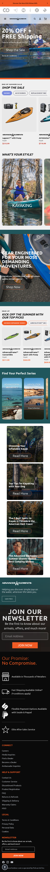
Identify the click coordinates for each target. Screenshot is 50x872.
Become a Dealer (9, 762)
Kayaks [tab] (7, 93)
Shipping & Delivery (10, 800)
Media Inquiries (8, 754)
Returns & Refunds (10, 796)
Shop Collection (12, 408)
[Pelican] (15, 10)
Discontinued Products (11, 785)
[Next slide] (47, 3)
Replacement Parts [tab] (39, 93)
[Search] (34, 18)
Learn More (9, 599)
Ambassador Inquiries (11, 766)
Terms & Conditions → (10, 56)
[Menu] (5, 19)
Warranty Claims (9, 804)
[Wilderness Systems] (24, 10)
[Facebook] (3, 862)
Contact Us (6, 777)
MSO (4, 808)
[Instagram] (7, 862)
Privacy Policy (8, 824)
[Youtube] (11, 862)
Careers (5, 750)
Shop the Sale (15, 50)
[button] (5, 867)
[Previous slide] (2, 3)
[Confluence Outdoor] (6, 10)
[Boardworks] (45, 10)
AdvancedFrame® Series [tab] (14, 323)
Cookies (5, 831)
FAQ (4, 793)
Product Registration (11, 789)
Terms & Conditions (10, 820)
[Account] (40, 18)
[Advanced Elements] (17, 18)
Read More (20, 456)
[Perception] (37, 10)
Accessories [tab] (20, 93)
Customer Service (9, 781)
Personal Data (8, 827)
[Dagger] (30, 10)
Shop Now (13, 287)
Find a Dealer (7, 758)
